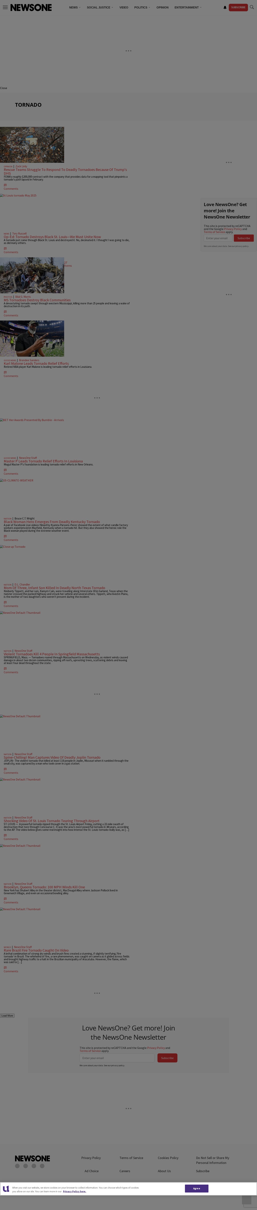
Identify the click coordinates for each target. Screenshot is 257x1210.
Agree (196, 1188)
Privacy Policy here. (74, 1191)
